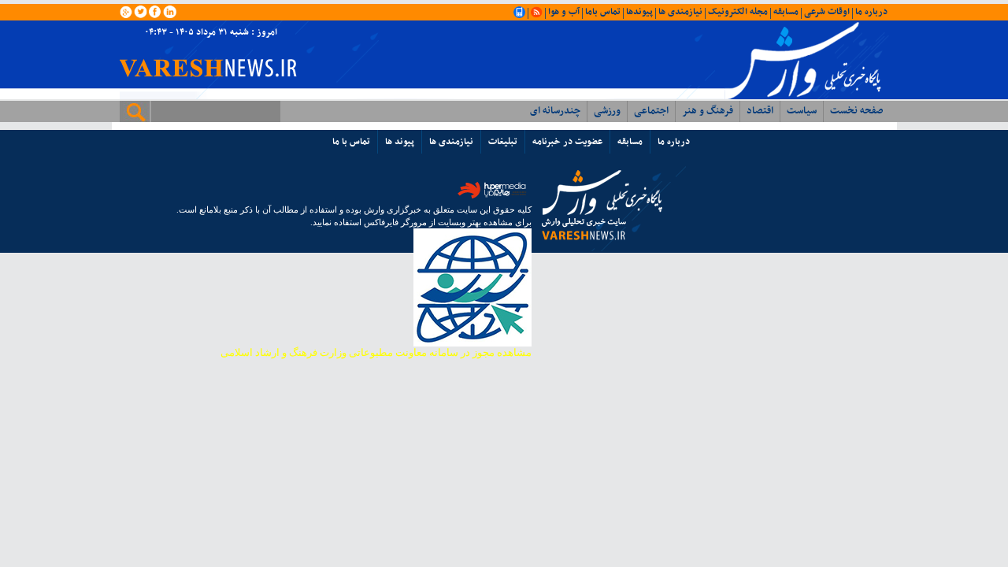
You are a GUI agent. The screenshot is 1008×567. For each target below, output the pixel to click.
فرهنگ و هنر (707, 111)
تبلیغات (502, 142)
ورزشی (607, 111)
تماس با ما (351, 142)
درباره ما (871, 12)
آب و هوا (564, 12)
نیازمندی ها (680, 12)
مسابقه (786, 12)
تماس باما (603, 12)
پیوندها (639, 12)
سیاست (802, 111)
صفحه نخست (856, 111)
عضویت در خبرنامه (567, 142)
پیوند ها (399, 142)
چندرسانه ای (555, 111)
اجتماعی (651, 111)
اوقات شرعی (827, 12)
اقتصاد (760, 111)
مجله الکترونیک (738, 12)
